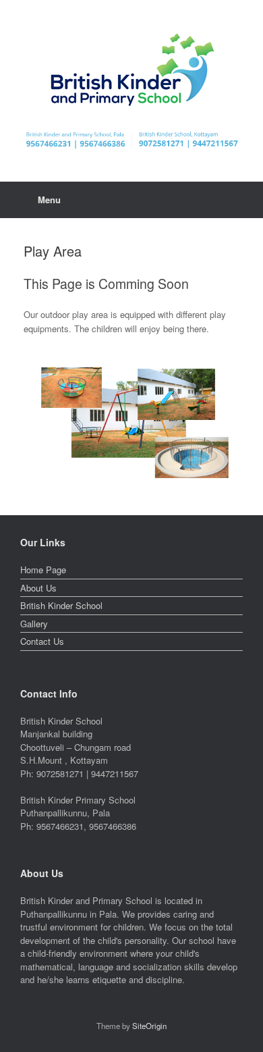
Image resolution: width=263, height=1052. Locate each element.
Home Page (43, 569)
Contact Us (42, 641)
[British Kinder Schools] (131, 69)
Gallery (34, 623)
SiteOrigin (149, 1025)
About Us (38, 587)
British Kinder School (61, 605)
